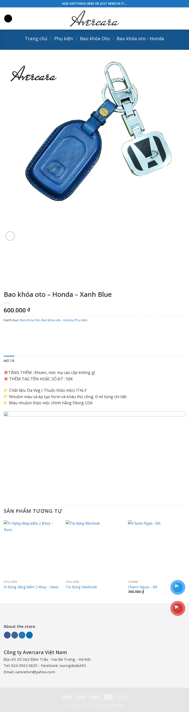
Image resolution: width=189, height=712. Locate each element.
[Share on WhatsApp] (8, 331)
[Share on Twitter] (26, 331)
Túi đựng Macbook (81, 587)
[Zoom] (10, 236)
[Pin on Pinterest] (44, 331)
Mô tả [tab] (9, 360)
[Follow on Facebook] (7, 635)
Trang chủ (36, 38)
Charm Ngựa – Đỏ (143, 587)
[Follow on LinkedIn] (29, 635)
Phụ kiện (63, 38)
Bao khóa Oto (95, 38)
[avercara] (94, 18)
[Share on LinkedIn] (52, 331)
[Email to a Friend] (35, 331)
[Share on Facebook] (17, 331)
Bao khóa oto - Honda (140, 38)
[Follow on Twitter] (22, 635)
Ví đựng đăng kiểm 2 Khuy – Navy (31, 587)
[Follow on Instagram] (14, 635)
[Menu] (8, 19)
